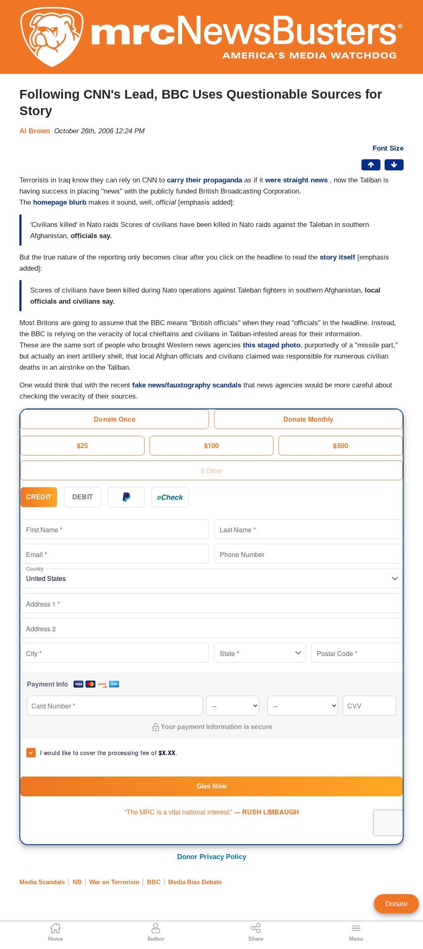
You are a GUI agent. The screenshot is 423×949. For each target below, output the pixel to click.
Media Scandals (42, 881)
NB (77, 881)
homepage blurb (59, 202)
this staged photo (271, 345)
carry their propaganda (204, 180)
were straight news (296, 180)
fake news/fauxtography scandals (186, 385)
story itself (337, 257)
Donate (396, 904)
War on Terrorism (114, 881)
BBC (154, 881)
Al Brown (34, 131)
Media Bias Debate (195, 881)
